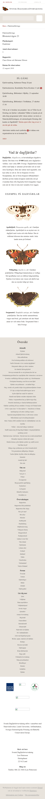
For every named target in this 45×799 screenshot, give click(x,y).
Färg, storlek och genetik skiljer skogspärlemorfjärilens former (22, 387)
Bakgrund (23, 471)
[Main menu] (39, 18)
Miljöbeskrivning (22, 527)
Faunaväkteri (22, 620)
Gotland (22, 551)
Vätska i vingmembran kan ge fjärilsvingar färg (22, 399)
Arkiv (4, 138)
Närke (22, 557)
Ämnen (22, 577)
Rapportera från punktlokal (22, 505)
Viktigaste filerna (23, 530)
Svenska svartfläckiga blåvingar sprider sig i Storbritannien (22, 378)
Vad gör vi (22, 474)
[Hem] (22, 8)
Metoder (22, 518)
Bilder (22, 583)
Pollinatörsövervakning (22, 657)
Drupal (40, 787)
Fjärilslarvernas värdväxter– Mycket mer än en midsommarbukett (22, 436)
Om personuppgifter (32, 795)
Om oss (22, 467)
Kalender (22, 457)
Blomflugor (22, 663)
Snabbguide (22, 521)
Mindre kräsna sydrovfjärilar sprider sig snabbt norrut (22, 442)
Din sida (22, 463)
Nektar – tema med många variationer (23, 427)
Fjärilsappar (22, 648)
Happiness (33, 790)
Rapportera (22, 502)
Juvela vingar (22, 608)
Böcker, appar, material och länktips (22, 639)
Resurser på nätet (23, 645)
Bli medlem (7, 2)
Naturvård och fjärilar (22, 630)
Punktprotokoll (22, 536)
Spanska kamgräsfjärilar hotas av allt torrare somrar (22, 415)
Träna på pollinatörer (22, 660)
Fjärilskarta (22, 545)
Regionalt (22, 617)
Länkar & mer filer (22, 539)
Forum (22, 570)
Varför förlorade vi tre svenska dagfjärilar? (22, 363)
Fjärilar (22, 672)
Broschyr (22, 515)
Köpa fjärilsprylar (22, 651)
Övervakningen (22, 499)
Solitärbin (22, 669)
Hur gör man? (22, 512)
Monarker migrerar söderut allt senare (22, 439)
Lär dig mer (22, 593)
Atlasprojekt (22, 627)
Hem (4, 26)
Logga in (37, 2)
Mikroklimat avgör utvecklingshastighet (22, 418)
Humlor (22, 666)
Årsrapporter (22, 480)
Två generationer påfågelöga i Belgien (23, 451)
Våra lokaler (22, 542)
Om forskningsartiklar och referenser (23, 360)
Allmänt (22, 586)
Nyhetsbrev (22, 486)
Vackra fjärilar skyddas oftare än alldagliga (22, 454)
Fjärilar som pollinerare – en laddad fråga (22, 384)
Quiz (22, 596)
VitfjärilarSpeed (22, 605)
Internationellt (22, 624)
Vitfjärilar (22, 599)
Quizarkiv (23, 611)
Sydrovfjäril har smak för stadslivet (22, 393)
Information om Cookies (14, 795)
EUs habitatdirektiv (22, 633)
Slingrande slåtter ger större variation (22, 366)
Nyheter (22, 351)
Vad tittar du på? (22, 445)
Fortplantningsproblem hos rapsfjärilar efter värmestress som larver (22, 375)
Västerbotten (22, 560)
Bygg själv (22, 654)
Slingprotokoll (22, 533)
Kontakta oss (22, 495)
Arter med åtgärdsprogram (22, 636)
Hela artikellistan (23, 357)
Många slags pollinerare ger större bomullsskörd (22, 448)
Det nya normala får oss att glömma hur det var (22, 372)
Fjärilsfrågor (22, 580)
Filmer (22, 477)
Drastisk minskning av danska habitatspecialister (22, 403)
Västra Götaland (22, 566)
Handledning (22, 524)
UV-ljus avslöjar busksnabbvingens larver (22, 390)
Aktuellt (22, 348)
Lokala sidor (22, 548)
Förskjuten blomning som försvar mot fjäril (22, 381)
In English (22, 2)
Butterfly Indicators (22, 492)
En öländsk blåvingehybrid (22, 369)
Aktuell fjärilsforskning (23, 354)
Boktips (22, 642)
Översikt (22, 574)
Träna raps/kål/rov (22, 602)
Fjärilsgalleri (22, 589)
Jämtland (22, 554)
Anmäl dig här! (22, 460)
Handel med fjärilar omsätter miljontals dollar (22, 396)
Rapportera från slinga (22, 508)
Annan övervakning (22, 614)
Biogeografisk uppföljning (22, 483)
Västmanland (22, 563)
